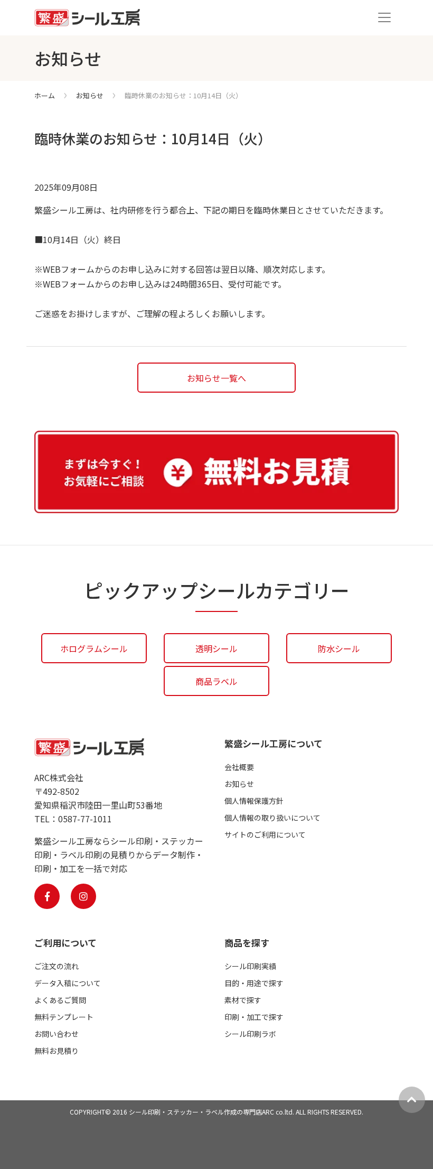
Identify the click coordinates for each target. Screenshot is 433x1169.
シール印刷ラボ (250, 1033)
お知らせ (89, 95)
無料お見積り (56, 1050)
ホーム (44, 95)
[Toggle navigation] (384, 17)
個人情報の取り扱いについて (272, 817)
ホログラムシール (94, 648)
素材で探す (242, 1000)
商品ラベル (216, 681)
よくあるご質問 (60, 1000)
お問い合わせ (56, 1033)
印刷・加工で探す (254, 1017)
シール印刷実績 (250, 966)
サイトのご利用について (265, 834)
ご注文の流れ (56, 966)
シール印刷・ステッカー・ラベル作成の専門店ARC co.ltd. (211, 1111)
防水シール (339, 648)
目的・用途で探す (254, 983)
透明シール (216, 648)
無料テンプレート (63, 1017)
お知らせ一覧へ (216, 378)
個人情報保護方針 (254, 800)
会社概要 (239, 767)
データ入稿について (67, 983)
